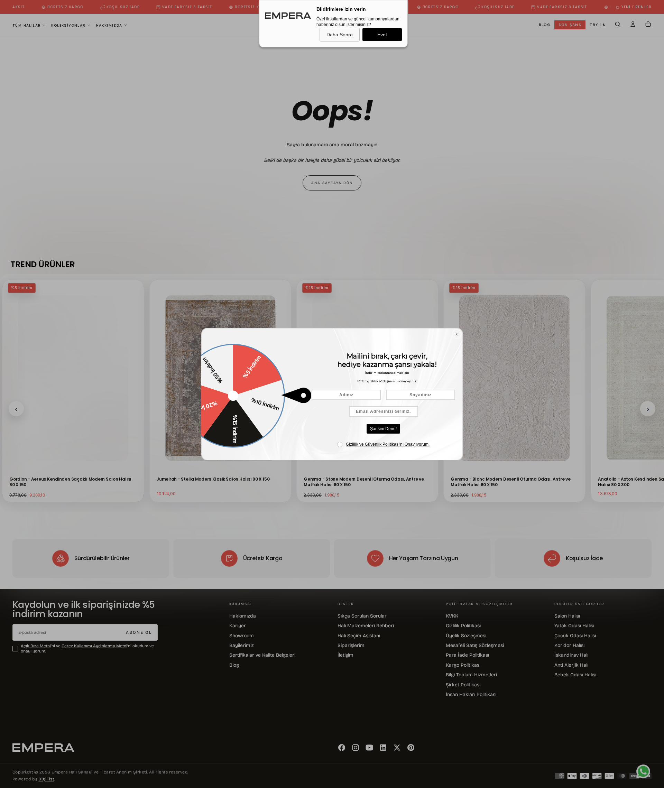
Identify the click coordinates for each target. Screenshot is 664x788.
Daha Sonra (339, 34)
